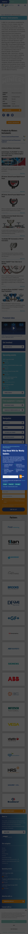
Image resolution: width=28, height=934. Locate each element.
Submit (21, 476)
